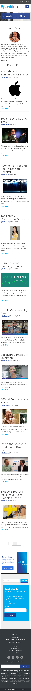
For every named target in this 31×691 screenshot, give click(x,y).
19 (14, 547)
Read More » (5, 109)
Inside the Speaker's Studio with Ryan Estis (13, 447)
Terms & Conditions (15, 650)
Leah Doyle (5, 77)
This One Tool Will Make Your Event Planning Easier (12, 495)
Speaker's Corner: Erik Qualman (15, 356)
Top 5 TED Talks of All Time (14, 120)
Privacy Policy (15, 648)
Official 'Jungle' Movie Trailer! (14, 401)
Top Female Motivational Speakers (15, 217)
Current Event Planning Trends (11, 264)
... (19, 540)
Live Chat (16, 653)
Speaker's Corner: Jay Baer (14, 312)
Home (15, 646)
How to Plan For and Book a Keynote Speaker (14, 169)
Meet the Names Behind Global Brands (15, 73)
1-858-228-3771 (25, 2)
